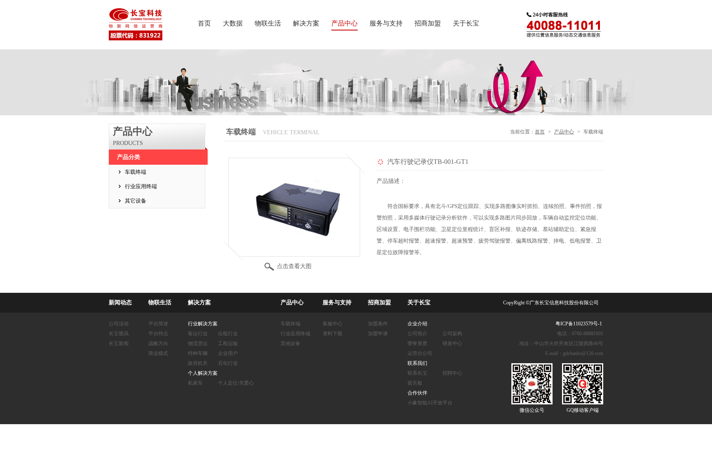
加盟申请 (378, 333)
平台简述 (158, 324)
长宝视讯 (119, 333)
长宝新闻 (119, 343)
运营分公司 (420, 353)
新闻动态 (120, 302)
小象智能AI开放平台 (430, 403)
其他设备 (290, 343)
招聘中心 (452, 373)
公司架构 (452, 333)
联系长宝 (417, 373)
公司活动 (119, 324)
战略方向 (158, 343)
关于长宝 (466, 23)
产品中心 (344, 23)
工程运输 (228, 343)
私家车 (195, 383)
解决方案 (306, 23)
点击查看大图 (294, 266)
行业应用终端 (141, 186)
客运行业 (198, 333)
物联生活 (268, 23)
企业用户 (228, 353)
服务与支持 (386, 23)
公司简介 (417, 333)
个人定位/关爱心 (236, 383)
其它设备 (135, 201)
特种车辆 (198, 353)
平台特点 (158, 333)
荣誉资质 (417, 343)
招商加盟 (428, 23)
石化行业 (228, 363)
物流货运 (198, 343)
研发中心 (452, 343)
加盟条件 (378, 324)
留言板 (415, 383)
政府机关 (198, 363)
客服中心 (332, 324)
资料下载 (332, 333)
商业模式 (158, 353)
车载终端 (135, 172)
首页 (204, 23)
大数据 (233, 23)
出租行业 (228, 333)
